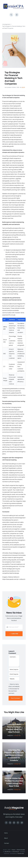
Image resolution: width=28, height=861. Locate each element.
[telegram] (21, 822)
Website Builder (21, 849)
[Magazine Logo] (14, 806)
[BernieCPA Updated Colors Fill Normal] (14, 3)
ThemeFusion (20, 853)
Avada (13, 849)
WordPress (7, 851)
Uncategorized (17, 735)
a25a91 (23, 87)
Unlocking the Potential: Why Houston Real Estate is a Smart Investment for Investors (14, 755)
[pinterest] (17, 822)
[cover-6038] (14, 33)
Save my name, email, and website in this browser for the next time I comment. (14, 688)
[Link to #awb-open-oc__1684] (17, 15)
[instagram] (14, 822)
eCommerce (16, 851)
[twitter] (10, 822)
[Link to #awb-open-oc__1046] (11, 15)
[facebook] (6, 822)
